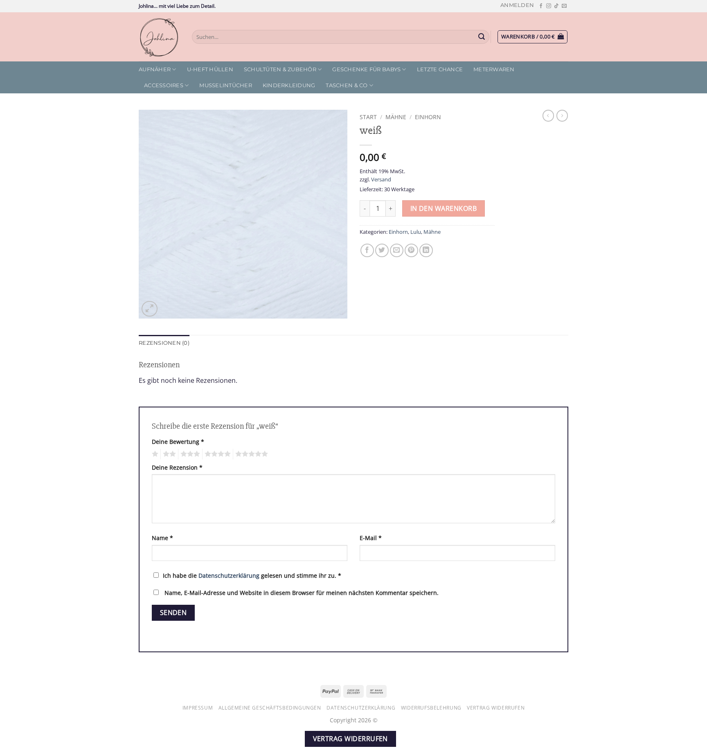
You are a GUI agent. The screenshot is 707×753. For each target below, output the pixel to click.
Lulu (415, 231)
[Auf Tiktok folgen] (556, 6)
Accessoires (163, 85)
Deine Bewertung (178, 441)
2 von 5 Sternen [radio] (168, 454)
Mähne (395, 117)
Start (368, 117)
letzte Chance (440, 69)
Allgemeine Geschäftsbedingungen (269, 707)
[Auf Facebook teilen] (367, 250)
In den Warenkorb (443, 208)
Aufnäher (155, 69)
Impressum (197, 707)
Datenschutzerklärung (228, 575)
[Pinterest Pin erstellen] (411, 250)
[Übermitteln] (482, 37)
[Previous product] (562, 115)
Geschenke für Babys (366, 69)
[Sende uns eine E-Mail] (564, 6)
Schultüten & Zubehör (280, 69)
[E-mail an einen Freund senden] (396, 250)
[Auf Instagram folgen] (548, 6)
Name (162, 538)
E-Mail (371, 538)
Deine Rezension (177, 467)
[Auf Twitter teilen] (382, 250)
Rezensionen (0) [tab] (164, 343)
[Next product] (548, 115)
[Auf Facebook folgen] (540, 6)
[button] (517, 5)
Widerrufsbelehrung (431, 707)
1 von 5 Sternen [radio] (154, 454)
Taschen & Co (346, 85)
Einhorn (428, 117)
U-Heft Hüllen (210, 69)
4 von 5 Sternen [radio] (216, 454)
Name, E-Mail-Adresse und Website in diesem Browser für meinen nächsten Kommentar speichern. (301, 593)
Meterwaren (494, 69)
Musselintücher (225, 85)
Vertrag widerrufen (496, 707)
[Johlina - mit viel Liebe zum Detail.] (159, 36)
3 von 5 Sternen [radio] (189, 454)
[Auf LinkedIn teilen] (426, 250)
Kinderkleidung (289, 85)
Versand (381, 179)
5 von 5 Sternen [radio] (250, 454)
